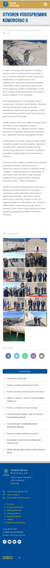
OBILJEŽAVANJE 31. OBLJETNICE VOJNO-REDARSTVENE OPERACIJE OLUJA (24, 441)
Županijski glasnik (14, 516)
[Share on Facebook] (8, 356)
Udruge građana (13, 513)
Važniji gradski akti (14, 510)
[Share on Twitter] (17, 356)
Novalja (6, 535)
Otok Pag (13, 535)
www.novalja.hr (13, 494)
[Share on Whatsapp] (25, 356)
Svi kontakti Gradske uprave (18, 497)
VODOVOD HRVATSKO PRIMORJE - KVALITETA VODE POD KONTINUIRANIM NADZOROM (25, 416)
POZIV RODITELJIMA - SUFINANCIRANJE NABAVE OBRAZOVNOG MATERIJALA (22, 425)
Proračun (10, 504)
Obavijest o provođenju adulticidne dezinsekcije (23, 385)
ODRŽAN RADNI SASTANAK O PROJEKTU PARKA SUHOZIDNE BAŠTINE (26, 451)
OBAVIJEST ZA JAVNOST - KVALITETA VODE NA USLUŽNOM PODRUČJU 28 (25, 399)
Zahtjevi (10, 519)
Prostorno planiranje (15, 507)
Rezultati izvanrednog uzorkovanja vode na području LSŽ (25, 391)
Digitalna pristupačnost (16, 522)
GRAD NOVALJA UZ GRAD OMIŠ (16, 378)
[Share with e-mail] (42, 356)
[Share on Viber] (33, 356)
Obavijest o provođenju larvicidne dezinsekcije (22, 407)
